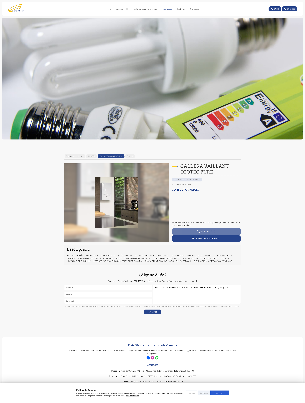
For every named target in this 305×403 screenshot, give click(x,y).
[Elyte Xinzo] (16, 8)
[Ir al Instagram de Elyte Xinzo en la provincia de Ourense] (152, 357)
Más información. (132, 396)
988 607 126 (178, 381)
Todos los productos (74, 156)
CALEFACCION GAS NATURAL (187, 179)
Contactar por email (208, 238)
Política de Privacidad (234, 306)
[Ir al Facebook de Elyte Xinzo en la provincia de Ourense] (148, 357)
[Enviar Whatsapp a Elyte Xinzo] (156, 357)
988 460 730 (208, 231)
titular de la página (71, 306)
